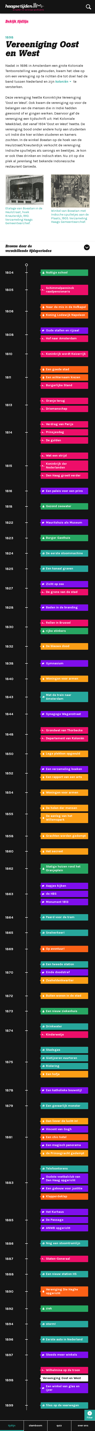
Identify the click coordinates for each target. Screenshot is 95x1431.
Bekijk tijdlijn (16, 21)
